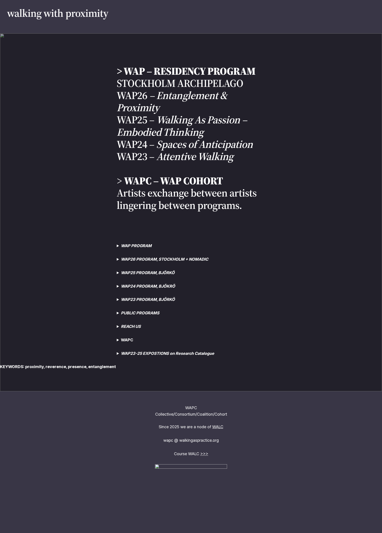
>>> (204, 453)
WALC (217, 426)
